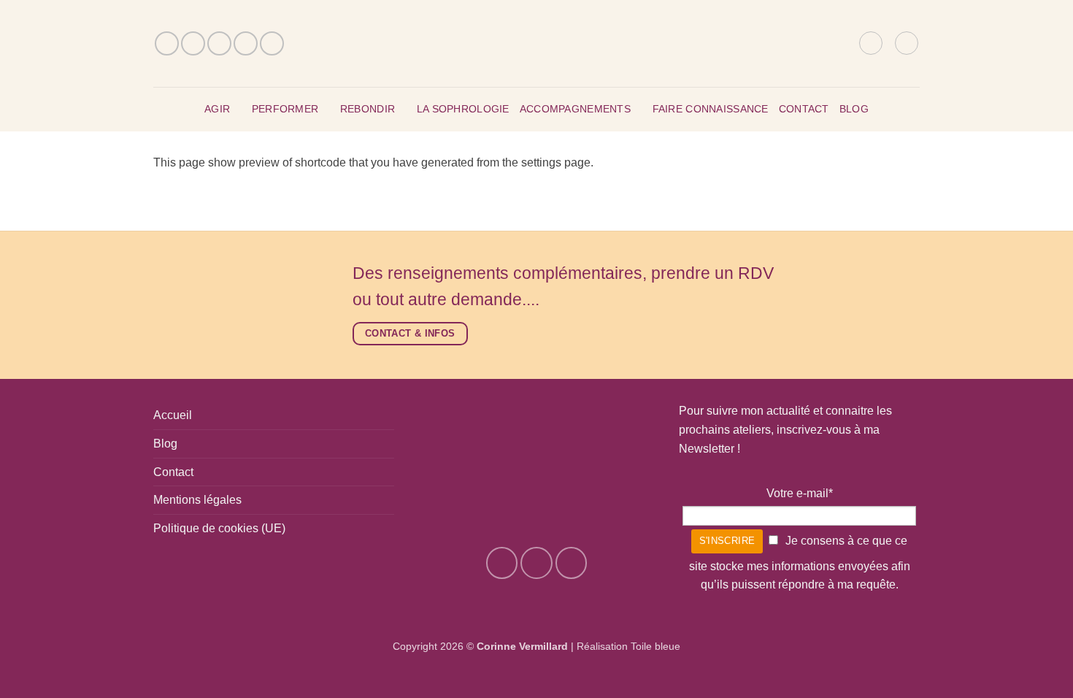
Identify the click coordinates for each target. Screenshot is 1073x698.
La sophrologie (463, 109)
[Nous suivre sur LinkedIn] (272, 43)
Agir (217, 109)
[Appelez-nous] (246, 43)
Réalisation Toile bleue (628, 646)
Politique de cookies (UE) (219, 528)
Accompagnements (575, 109)
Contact (804, 109)
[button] (870, 43)
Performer (285, 109)
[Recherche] (842, 43)
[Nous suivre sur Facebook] (167, 43)
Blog (854, 109)
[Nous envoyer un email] (219, 43)
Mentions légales (197, 500)
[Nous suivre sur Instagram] (193, 43)
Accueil (172, 415)
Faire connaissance (711, 109)
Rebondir (367, 109)
